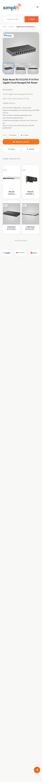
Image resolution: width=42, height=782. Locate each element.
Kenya (13, 149)
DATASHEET (7, 128)
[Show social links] (37, 770)
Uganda (31, 149)
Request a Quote (22, 142)
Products (11, 27)
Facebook (13, 135)
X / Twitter (26, 135)
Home (4, 27)
